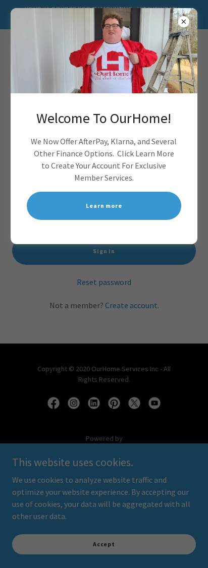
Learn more (104, 205)
